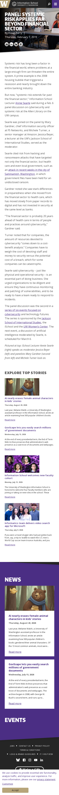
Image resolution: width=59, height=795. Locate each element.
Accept (15, 790)
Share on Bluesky (16, 44)
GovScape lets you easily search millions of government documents (28, 429)
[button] (49, 4)
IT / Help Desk (46, 754)
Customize (7, 783)
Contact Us (25, 746)
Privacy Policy (42, 746)
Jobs (12, 746)
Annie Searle (22, 103)
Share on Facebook (21, 44)
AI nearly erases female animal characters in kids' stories (29, 399)
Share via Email (7, 44)
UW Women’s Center (35, 326)
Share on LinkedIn (11, 44)
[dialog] (29, 782)
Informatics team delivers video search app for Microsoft (27, 524)
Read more (10, 419)
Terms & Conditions (30, 750)
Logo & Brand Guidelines (22, 754)
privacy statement (46, 779)
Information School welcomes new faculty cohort (29, 477)
